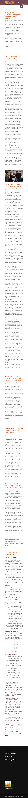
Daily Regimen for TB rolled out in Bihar (12, 57)
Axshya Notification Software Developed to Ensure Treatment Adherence (13, 15)
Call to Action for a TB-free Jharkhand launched (13, 185)
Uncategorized (16, 60)
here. (16, 731)
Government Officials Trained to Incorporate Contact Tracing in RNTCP (14, 378)
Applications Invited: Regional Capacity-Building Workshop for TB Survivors (14, 542)
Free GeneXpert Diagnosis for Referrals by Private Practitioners (14, 430)
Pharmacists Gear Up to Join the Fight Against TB (13, 485)
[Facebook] (18, 3)
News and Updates (17, 20)
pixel (6, 21)
